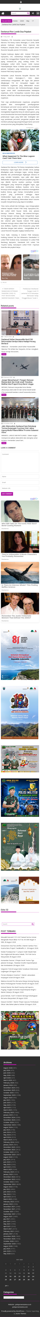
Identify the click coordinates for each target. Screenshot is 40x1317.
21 (19, 1276)
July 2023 (6, 1159)
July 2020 (6, 1249)
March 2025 (7, 1110)
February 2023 (8, 1172)
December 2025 (9, 1088)
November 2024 (9, 1120)
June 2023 (7, 1162)
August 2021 (8, 1216)
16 (29, 1273)
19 (10, 1276)
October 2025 (8, 1093)
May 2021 (7, 1224)
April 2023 (7, 1167)
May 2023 (7, 1164)
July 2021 (6, 1219)
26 (10, 1280)
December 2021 (9, 1206)
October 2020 (8, 1241)
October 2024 (8, 1122)
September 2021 (9, 1214)
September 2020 (9, 1244)
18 (6, 1276)
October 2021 (8, 1211)
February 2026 (8, 1083)
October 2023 (8, 1152)
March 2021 (7, 1229)
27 (15, 1280)
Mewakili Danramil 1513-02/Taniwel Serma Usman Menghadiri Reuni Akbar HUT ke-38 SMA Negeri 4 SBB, (18, 939)
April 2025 (7, 1107)
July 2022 (6, 1189)
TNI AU (5, 282)
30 (29, 1280)
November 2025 (9, 1090)
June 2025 (7, 1102)
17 (33, 1273)
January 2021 (8, 1234)
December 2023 (9, 1147)
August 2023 (8, 1157)
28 (19, 1280)
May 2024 (7, 1135)
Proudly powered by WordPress (12, 1311)
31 (33, 1280)
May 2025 (7, 1105)
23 (29, 1276)
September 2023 (9, 1154)
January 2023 (8, 1174)
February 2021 (8, 1231)
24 (33, 1276)
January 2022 (8, 1204)
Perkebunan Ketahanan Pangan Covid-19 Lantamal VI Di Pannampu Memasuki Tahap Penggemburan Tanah (29, 293)
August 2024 (8, 1127)
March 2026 (7, 1080)
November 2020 (9, 1239)
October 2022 (8, 1182)
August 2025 (8, 1098)
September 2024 (9, 1125)
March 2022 (7, 1199)
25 (6, 1280)
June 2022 (7, 1192)
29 (24, 1280)
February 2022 (8, 1202)
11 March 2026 (7, 337)
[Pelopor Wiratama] (3, 13)
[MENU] (37, 13)
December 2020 (9, 1236)
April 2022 (7, 1197)
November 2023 (9, 1150)
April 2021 (7, 1226)
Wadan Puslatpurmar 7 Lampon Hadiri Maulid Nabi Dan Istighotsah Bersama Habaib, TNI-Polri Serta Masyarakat (18, 954)
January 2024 (8, 1145)
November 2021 (9, 1209)
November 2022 (9, 1179)
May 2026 (7, 1075)
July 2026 (6, 1070)
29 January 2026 (7, 377)
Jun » (6, 1286)
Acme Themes (21, 1313)
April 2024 (7, 1137)
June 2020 (7, 1251)
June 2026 (7, 1073)
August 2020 (8, 1246)
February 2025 (8, 1112)
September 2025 (9, 1095)
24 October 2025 (8, 423)
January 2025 (8, 1115)
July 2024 (6, 1130)
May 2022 (7, 1194)
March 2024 (7, 1140)
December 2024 (9, 1117)
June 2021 (7, 1221)
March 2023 (7, 1169)
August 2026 (8, 1068)
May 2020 (7, 1254)
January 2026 (8, 1085)
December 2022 (9, 1177)
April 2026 (7, 1078)
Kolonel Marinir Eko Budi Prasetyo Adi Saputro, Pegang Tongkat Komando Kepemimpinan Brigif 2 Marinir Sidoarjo (18, 989)
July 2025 (6, 1100)
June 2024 (7, 1132)
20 (15, 1276)
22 (24, 1276)
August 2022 (8, 1187)
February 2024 (8, 1142)
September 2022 (9, 1184)
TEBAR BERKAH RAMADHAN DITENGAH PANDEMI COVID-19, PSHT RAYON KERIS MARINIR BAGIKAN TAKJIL (10, 293)
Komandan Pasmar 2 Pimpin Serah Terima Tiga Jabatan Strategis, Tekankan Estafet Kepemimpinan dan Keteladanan (19, 962)
